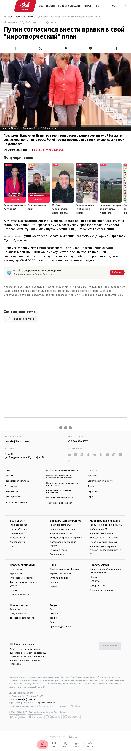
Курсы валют (16, 573)
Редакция (9, 476)
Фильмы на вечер (59, 578)
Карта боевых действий (62, 529)
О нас (7, 471)
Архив (91, 486)
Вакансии (92, 476)
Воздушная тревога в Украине (66, 537)
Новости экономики (22, 564)
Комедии (54, 582)
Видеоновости (17, 537)
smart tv (53, 716)
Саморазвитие (97, 585)
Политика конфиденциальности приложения (62, 484)
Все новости (47, 6)
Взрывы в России (59, 550)
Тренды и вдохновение (22, 617)
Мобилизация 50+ (99, 529)
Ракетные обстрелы (60, 524)
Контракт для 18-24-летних (104, 537)
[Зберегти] (115, 48)
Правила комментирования (59, 498)
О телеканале (11, 486)
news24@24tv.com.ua (17, 441)
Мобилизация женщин (102, 533)
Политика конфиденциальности (62, 471)
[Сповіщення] (125, 6)
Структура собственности (100, 481)
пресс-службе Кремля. (49, 150)
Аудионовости (17, 542)
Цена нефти (16, 569)
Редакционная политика (17, 481)
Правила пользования (16, 502)
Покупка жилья (18, 613)
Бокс (52, 609)
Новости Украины (69, 6)
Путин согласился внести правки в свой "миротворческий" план (68, 17)
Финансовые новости (21, 578)
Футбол (54, 613)
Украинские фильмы (61, 573)
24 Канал (8, 17)
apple (35, 716)
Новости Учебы (99, 564)
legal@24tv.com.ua (46, 702)
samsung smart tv (72, 716)
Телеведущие (11, 492)
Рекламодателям (13, 497)
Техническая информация (59, 503)
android (17, 716)
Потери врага (57, 554)
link (69, 455)
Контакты (92, 471)
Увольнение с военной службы (106, 524)
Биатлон (54, 622)
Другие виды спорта (60, 626)
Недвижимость (19, 605)
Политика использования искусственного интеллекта (59, 477)
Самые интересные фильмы (64, 569)
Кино (53, 564)
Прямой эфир (17, 533)
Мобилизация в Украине (105, 520)
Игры (87, 6)
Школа (93, 577)
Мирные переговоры (61, 533)
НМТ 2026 (95, 581)
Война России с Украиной (65, 520)
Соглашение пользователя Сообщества (59, 491)
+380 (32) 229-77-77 (27, 699)
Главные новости (19, 524)
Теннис (53, 617)
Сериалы (54, 586)
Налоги (14, 590)
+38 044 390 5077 (78, 441)
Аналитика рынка (19, 609)
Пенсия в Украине (19, 594)
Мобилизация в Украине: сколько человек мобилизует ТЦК (105, 550)
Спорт (53, 605)
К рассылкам (110, 645)
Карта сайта (94, 492)
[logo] (25, 6)
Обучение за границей (102, 590)
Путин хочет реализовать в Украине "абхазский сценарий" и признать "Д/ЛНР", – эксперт (64, 238)
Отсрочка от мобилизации (104, 542)
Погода (13, 546)
